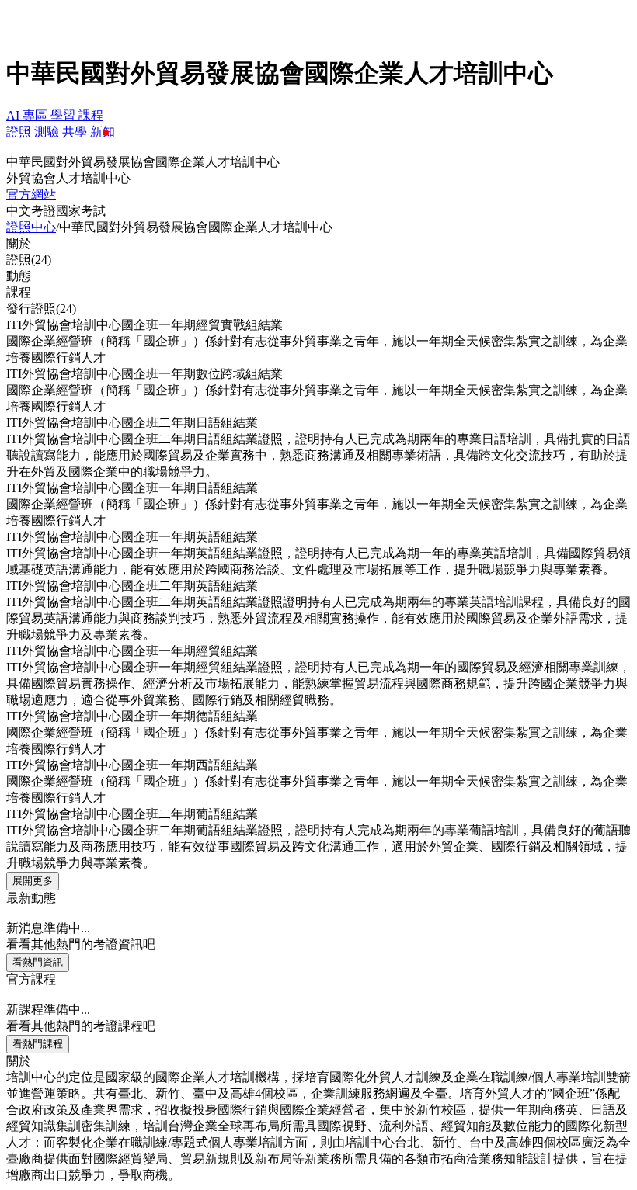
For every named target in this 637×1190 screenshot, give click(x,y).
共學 (76, 131)
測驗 (48, 131)
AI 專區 (28, 115)
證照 (20, 131)
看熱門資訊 (37, 962)
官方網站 (31, 194)
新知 (102, 131)
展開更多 (32, 880)
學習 (64, 115)
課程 (90, 115)
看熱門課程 (37, 1043)
